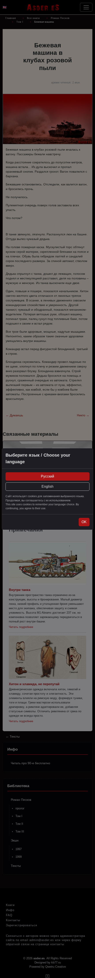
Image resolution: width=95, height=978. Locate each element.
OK (84, 522)
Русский (47, 476)
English (47, 486)
